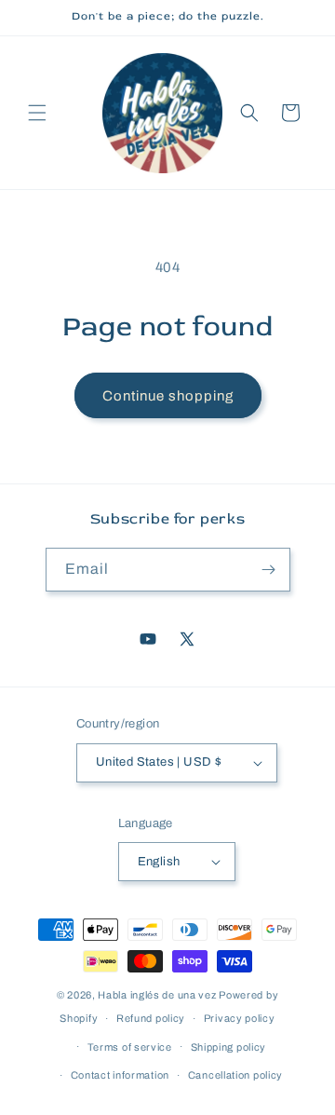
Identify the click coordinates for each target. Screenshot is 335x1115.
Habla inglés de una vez (157, 994)
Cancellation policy (235, 1075)
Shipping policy (229, 1047)
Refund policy (150, 1018)
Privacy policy (239, 1018)
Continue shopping (168, 395)
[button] (37, 112)
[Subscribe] (268, 569)
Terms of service (129, 1047)
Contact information (120, 1075)
